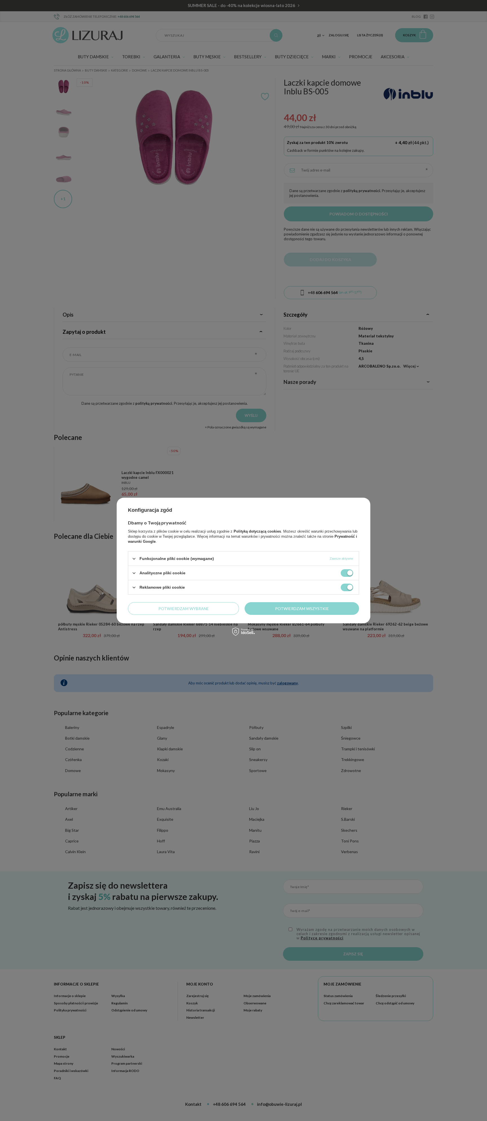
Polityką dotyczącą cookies (257, 531)
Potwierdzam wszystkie (302, 608)
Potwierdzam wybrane (183, 608)
